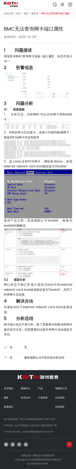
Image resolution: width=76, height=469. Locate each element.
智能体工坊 (61, 388)
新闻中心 (25, 388)
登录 (62, 4)
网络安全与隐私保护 (43, 456)
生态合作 (25, 398)
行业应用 (42, 398)
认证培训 (60, 398)
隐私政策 (26, 456)
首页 (18, 14)
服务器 (34, 14)
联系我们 (8, 407)
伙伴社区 (60, 407)
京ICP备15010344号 (37, 464)
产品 (40, 388)
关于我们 (8, 388)
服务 (26, 14)
